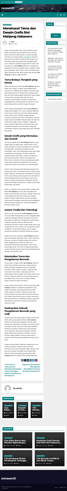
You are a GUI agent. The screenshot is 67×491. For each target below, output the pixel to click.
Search (50, 24)
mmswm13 (7, 8)
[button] (57, 15)
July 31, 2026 (9, 463)
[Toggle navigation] (64, 15)
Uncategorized (7, 24)
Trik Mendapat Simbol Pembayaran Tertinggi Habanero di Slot (55, 68)
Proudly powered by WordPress (9, 486)
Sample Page (62, 487)
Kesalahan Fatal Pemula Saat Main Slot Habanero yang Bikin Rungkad (56, 60)
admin (12, 41)
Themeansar (4, 488)
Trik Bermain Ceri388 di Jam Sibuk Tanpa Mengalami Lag (55, 76)
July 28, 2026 (42, 463)
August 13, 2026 (43, 445)
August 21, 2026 (10, 445)
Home (56, 487)
